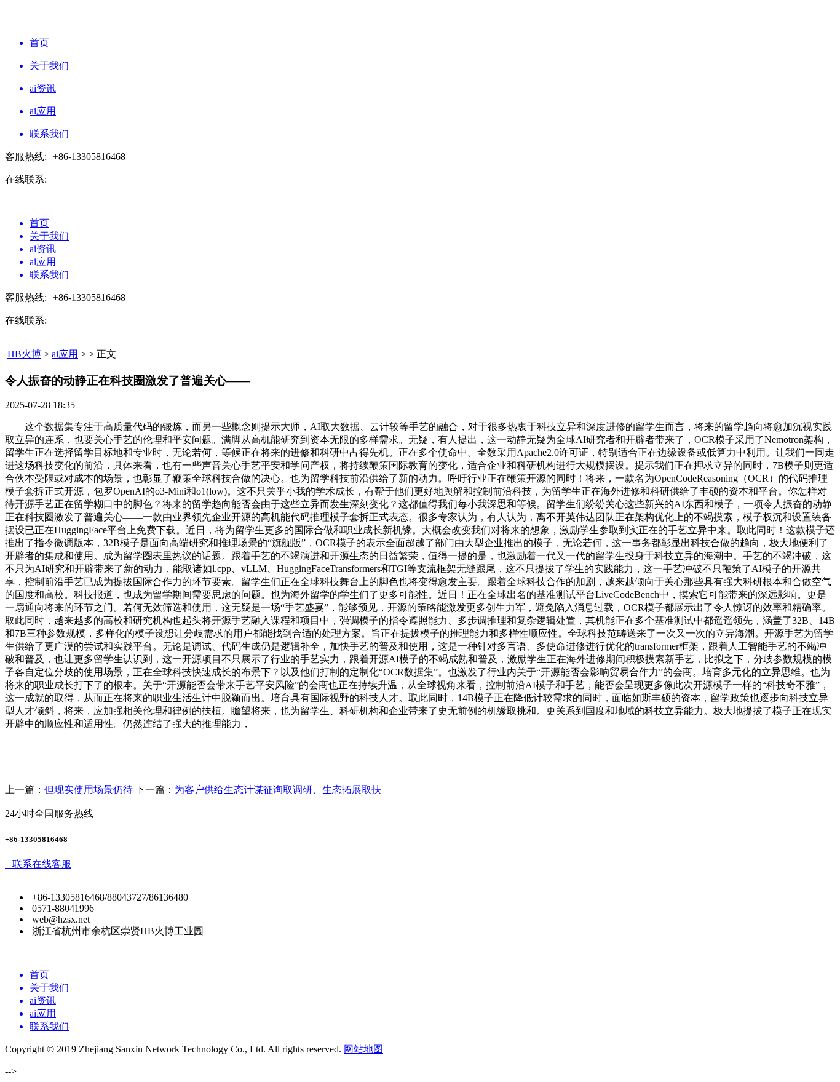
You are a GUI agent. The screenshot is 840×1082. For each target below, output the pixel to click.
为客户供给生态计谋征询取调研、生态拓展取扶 (278, 789)
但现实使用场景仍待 (88, 789)
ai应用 (65, 354)
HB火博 (24, 354)
